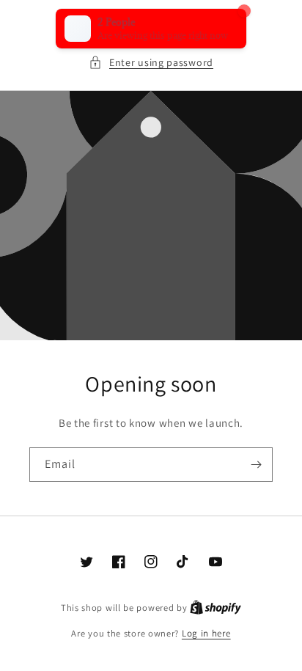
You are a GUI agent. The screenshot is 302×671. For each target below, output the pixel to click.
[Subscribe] (256, 464)
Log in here (206, 633)
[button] (151, 63)
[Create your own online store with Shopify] (215, 607)
